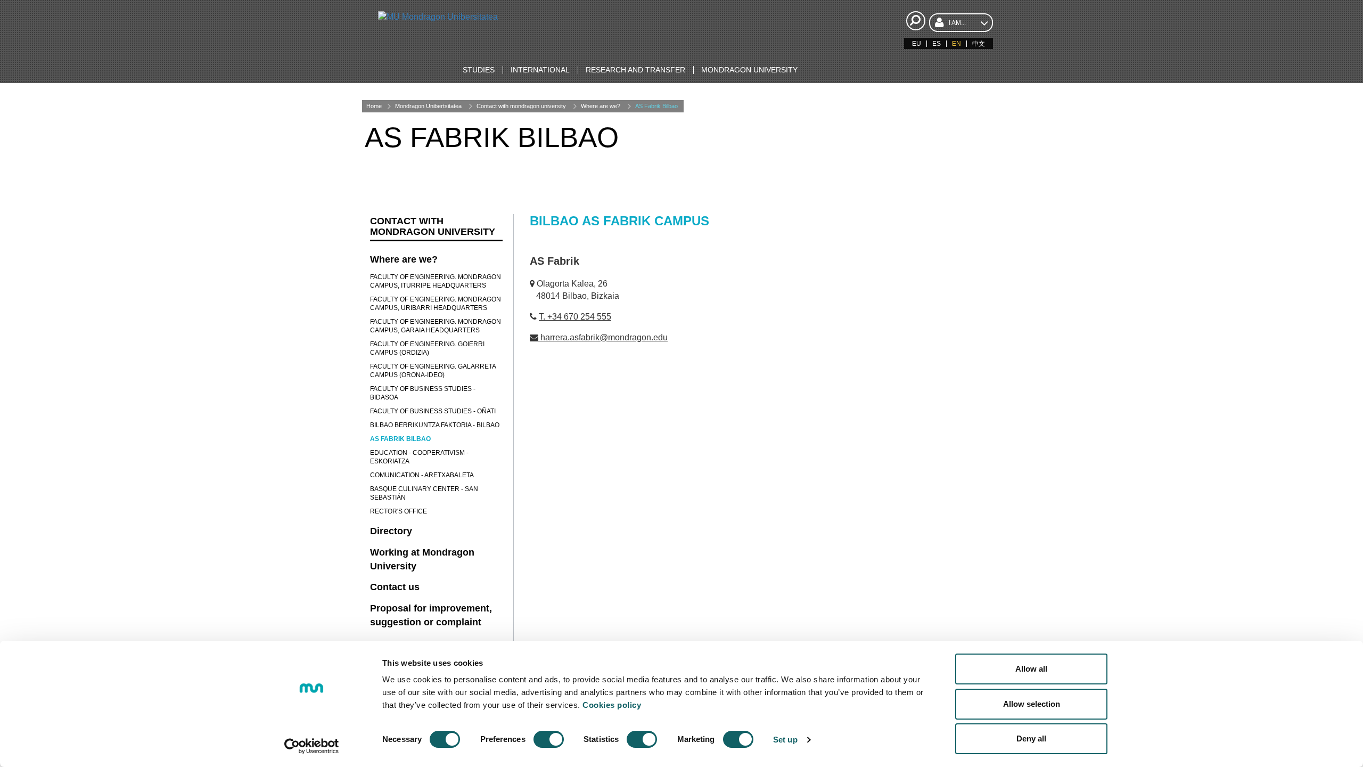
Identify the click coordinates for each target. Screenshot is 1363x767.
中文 (978, 43)
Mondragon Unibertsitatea (428, 106)
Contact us (395, 587)
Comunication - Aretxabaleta (422, 475)
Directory (391, 531)
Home (374, 106)
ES (936, 43)
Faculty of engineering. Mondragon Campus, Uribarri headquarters (435, 304)
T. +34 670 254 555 (575, 316)
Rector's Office (398, 511)
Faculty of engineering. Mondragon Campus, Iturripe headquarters (435, 281)
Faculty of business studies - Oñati (433, 411)
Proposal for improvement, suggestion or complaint (431, 615)
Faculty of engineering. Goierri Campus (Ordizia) (427, 348)
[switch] (548, 739)
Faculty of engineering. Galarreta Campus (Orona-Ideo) (433, 371)
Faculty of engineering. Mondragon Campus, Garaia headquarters (435, 326)
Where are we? (600, 106)
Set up (785, 739)
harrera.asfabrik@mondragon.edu (604, 337)
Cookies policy (611, 704)
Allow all (1031, 668)
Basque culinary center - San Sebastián (424, 493)
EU (916, 43)
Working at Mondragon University (422, 559)
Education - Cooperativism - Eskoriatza (419, 457)
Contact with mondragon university (521, 106)
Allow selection (1031, 703)
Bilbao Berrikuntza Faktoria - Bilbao (434, 425)
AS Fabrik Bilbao (656, 106)
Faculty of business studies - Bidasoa (422, 393)
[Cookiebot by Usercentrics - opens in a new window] (311, 746)
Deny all (1031, 738)
